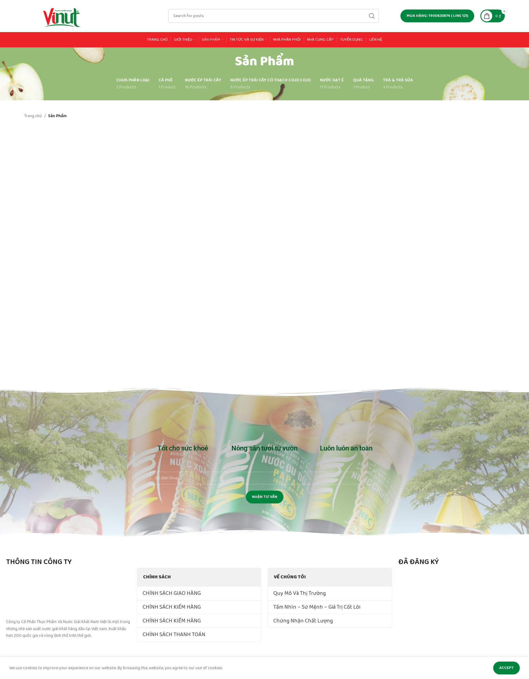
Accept (506, 668)
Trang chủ (33, 116)
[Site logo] (62, 15)
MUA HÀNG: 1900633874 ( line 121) (437, 16)
